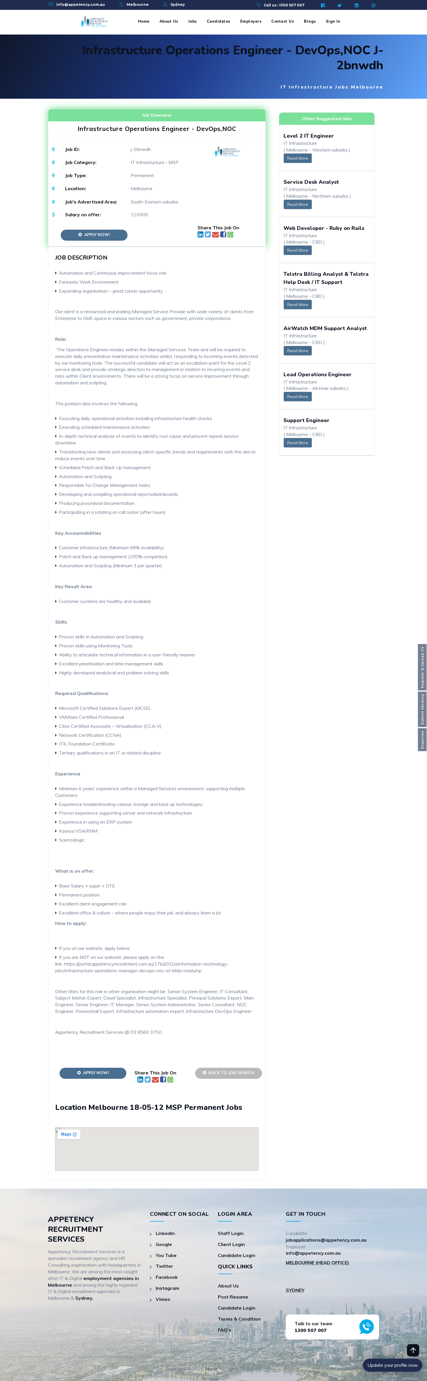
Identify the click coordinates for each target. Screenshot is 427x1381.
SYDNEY (295, 1290)
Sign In (333, 21)
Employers (251, 21)
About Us (168, 21)
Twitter (164, 1266)
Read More (297, 158)
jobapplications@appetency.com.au (326, 1240)
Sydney (178, 4)
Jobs (192, 21)
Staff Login (231, 1233)
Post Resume (233, 1297)
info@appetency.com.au (80, 4)
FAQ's (224, 1330)
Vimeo (163, 1299)
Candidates (218, 21)
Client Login (231, 1244)
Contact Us (282, 21)
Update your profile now (392, 1365)
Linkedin (165, 1233)
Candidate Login (236, 1255)
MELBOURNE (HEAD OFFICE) (317, 1262)
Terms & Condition (239, 1319)
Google (164, 1244)
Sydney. (84, 1298)
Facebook (167, 1277)
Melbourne (138, 4)
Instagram (167, 1288)
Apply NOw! (96, 234)
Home (144, 21)
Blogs (310, 21)
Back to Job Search (230, 1072)
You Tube (166, 1255)
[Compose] (216, 235)
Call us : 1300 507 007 (284, 5)
